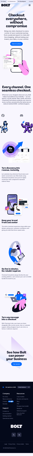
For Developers (22, 1)
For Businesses (12, 1)
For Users (3, 1)
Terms (27, 444)
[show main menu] (29, 5)
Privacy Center (20, 444)
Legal (5, 444)
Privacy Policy (11, 444)
